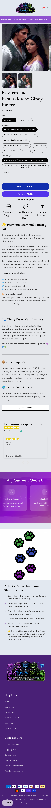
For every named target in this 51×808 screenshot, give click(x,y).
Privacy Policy (11, 760)
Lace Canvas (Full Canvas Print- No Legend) (25, 160)
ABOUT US (9, 723)
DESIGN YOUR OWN (13, 718)
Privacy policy (44, 796)
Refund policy (42, 799)
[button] (3, 8)
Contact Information (14, 766)
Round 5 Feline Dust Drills (16, 140)
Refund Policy (11, 755)
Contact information (13, 799)
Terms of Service (12, 744)
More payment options (25, 200)
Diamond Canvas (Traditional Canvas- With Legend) (25, 166)
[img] (26, 427)
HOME (7, 702)
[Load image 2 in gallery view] (25, 80)
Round (25, 151)
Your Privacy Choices (14, 771)
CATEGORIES (10, 712)
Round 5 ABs (40, 145)
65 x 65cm (9, 120)
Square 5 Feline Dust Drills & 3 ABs (20, 135)
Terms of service (29, 799)
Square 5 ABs (10, 151)
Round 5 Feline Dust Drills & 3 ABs (19, 129)
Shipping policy (26, 803)
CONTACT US (10, 728)
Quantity (5, 172)
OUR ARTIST (10, 707)
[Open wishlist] (43, 8)
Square (37, 151)
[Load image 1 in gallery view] (9, 80)
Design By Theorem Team (27, 796)
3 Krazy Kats (13, 796)
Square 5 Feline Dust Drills (16, 145)
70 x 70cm (25, 120)
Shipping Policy (11, 749)
